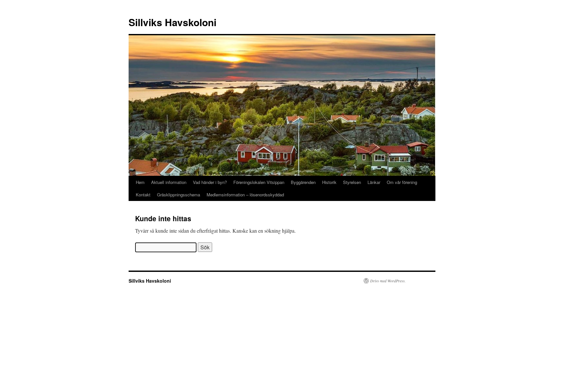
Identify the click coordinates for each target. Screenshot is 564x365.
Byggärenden (303, 182)
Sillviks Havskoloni (172, 22)
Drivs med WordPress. (388, 280)
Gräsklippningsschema (178, 194)
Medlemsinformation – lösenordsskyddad (245, 194)
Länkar (374, 182)
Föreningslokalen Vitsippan (258, 182)
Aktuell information (168, 182)
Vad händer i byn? (210, 182)
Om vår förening (402, 182)
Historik (329, 182)
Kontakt (143, 194)
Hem (140, 182)
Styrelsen (352, 182)
